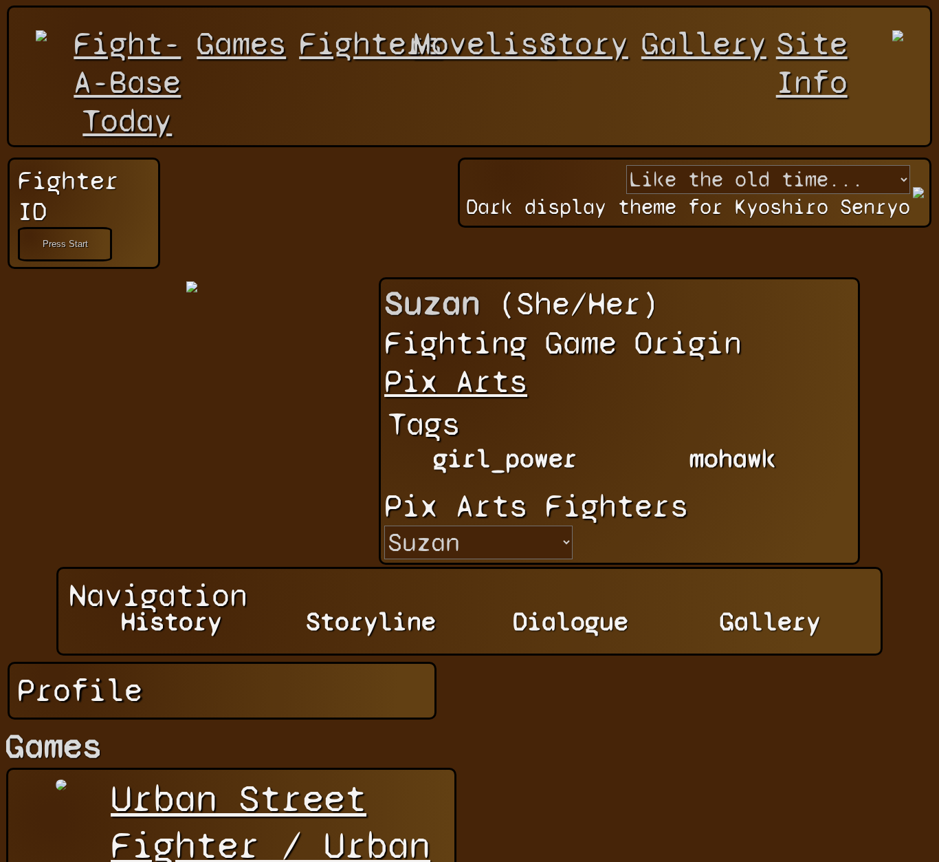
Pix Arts (455, 382)
